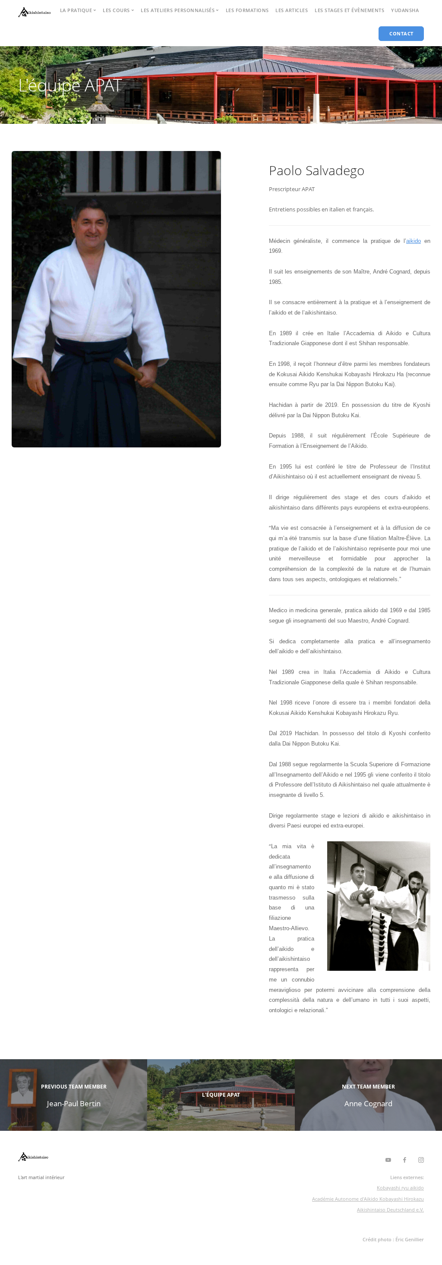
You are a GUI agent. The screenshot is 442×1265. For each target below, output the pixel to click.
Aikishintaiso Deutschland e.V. (390, 1209)
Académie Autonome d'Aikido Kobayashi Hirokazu (368, 1199)
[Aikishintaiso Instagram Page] (421, 1160)
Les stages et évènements (349, 10)
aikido (413, 241)
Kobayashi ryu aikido (400, 1187)
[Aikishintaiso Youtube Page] (388, 1160)
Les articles (291, 10)
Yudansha (405, 10)
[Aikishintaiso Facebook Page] (404, 1160)
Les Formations (247, 10)
